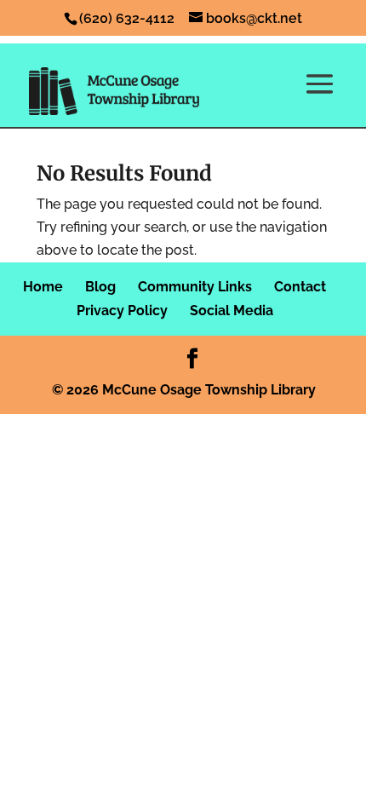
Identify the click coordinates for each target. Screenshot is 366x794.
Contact (300, 287)
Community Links (195, 287)
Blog (100, 287)
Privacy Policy (122, 310)
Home (43, 287)
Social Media (231, 310)
